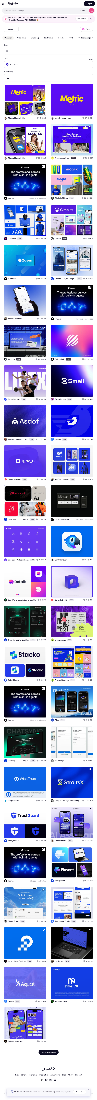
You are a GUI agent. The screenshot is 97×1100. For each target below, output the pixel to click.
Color (6, 58)
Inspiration (43, 1075)
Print (71, 38)
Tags (6, 45)
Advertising (55, 1075)
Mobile (61, 38)
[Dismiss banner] (88, 1089)
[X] (42, 1080)
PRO (73, 158)
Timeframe (8, 72)
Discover (8, 38)
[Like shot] (38, 118)
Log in (89, 4)
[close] (91, 19)
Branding (35, 38)
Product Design (84, 38)
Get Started (82, 19)
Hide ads (32, 198)
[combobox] (40, 11)
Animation (21, 38)
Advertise (42, 198)
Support (78, 1075)
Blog (64, 1075)
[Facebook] (46, 1080)
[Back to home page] (13, 3)
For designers (21, 1075)
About (70, 1075)
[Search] (91, 10)
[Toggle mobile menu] (3, 4)
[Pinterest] (55, 1080)
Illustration (48, 38)
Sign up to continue (48, 1052)
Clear (91, 59)
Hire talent (33, 1075)
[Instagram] (51, 1080)
